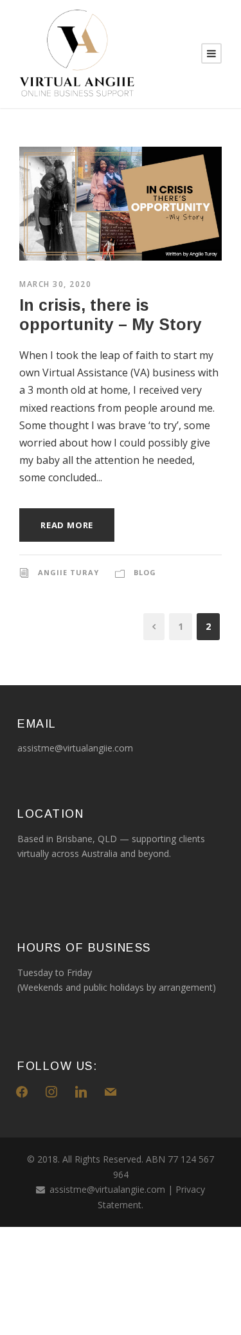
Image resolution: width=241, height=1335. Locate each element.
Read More (66, 525)
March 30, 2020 (55, 284)
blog (145, 572)
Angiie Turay (68, 572)
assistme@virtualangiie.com (107, 1189)
